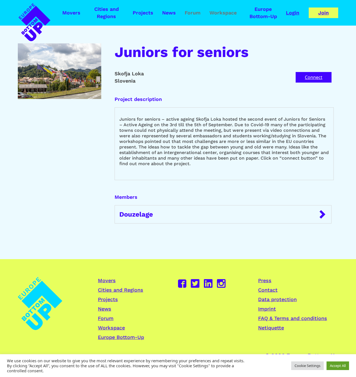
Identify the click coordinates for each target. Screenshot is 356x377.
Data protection (277, 299)
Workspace (223, 13)
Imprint (267, 309)
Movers (71, 13)
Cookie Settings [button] (307, 365)
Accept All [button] (338, 365)
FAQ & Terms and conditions (292, 318)
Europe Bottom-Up (263, 12)
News (169, 13)
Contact (268, 290)
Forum (193, 13)
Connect (313, 77)
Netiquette (271, 328)
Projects (143, 13)
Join (323, 13)
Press (264, 280)
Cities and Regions (106, 12)
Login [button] (292, 13)
